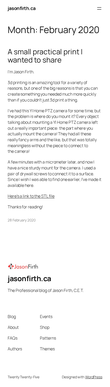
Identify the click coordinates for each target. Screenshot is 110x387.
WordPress (93, 376)
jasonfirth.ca (22, 8)
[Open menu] (99, 8)
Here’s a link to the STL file (31, 196)
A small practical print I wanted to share (45, 56)
